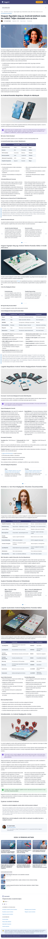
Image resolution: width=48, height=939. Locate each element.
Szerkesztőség (5, 919)
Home (2, 11)
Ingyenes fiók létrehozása (7, 453)
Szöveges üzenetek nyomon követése (9, 909)
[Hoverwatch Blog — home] (5, 2)
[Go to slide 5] (25, 242)
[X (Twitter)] (2, 904)
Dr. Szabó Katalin (11, 825)
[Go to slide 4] (25, 483)
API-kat (18, 281)
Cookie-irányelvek (5, 926)
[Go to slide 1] (21, 242)
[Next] (46, 234)
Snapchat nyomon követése (7, 914)
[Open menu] (45, 2)
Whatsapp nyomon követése (30, 909)
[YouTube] (4, 904)
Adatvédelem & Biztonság (8, 11)
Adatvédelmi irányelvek (6, 924)
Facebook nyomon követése (7, 911)
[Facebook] (6, 904)
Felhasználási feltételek (6, 921)
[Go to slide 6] (26, 242)
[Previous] (2, 234)
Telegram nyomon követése (30, 911)
